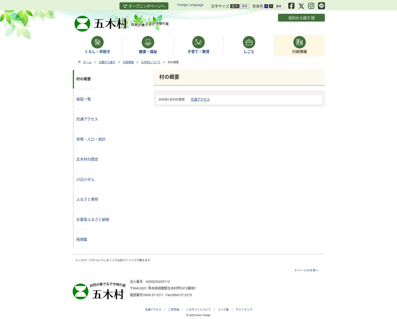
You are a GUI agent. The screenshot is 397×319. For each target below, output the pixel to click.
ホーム (87, 62)
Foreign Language (190, 5)
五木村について (150, 62)
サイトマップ (244, 309)
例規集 (81, 239)
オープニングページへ (146, 6)
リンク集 (223, 309)
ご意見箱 (173, 309)
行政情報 (128, 62)
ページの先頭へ (308, 270)
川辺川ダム (85, 179)
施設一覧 (83, 99)
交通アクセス (200, 100)
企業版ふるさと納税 (92, 219)
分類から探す (107, 62)
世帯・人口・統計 (91, 139)
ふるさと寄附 (87, 199)
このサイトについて (198, 309)
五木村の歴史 (87, 159)
